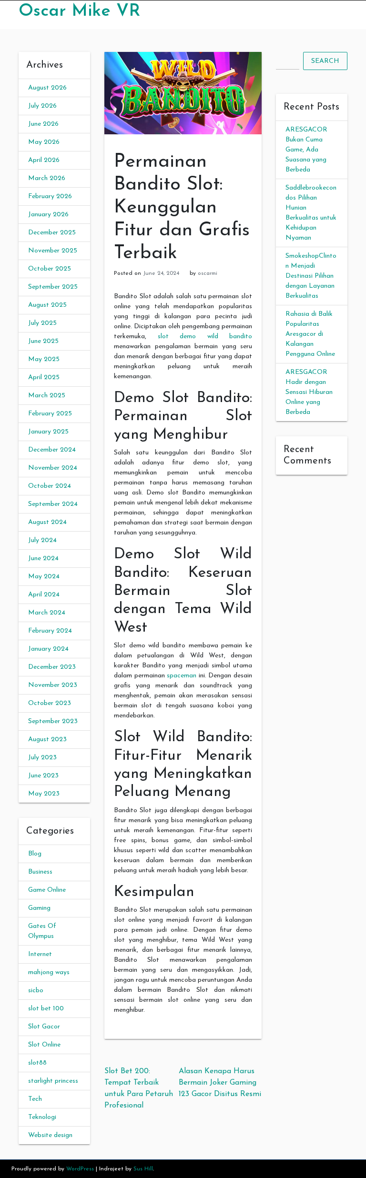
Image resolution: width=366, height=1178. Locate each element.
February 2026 (50, 196)
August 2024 (47, 522)
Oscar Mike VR (79, 11)
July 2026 (42, 106)
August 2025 (47, 305)
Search (325, 61)
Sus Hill (143, 1169)
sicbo (35, 990)
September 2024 (53, 504)
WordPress (80, 1169)
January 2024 (48, 649)
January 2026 (48, 214)
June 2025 (43, 341)
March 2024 (46, 612)
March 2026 (46, 178)
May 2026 (44, 142)
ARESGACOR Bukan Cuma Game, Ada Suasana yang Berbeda (306, 149)
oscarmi (207, 273)
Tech (35, 1099)
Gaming (39, 908)
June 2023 (43, 775)
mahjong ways (49, 972)
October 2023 (49, 703)
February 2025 (50, 413)
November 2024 (52, 468)
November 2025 (52, 250)
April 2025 (44, 377)
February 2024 (50, 630)
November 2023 (52, 685)
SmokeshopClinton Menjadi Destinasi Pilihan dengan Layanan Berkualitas (310, 276)
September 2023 (53, 721)
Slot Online (44, 1044)
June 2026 (43, 124)
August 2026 (47, 87)
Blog (34, 853)
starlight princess (53, 1081)
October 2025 (49, 268)
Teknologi (42, 1117)
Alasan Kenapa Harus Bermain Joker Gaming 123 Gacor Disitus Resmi (220, 1082)
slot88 (37, 1063)
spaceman (181, 675)
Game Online (47, 890)
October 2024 (49, 486)
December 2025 (52, 232)
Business (40, 872)
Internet (40, 954)
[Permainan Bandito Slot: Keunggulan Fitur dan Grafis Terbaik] (183, 92)
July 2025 (42, 323)
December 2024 (52, 449)
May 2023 (44, 793)
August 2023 (47, 739)
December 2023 (52, 667)
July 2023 (42, 757)
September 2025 (53, 287)
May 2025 (44, 359)
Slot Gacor (44, 1026)
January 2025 (48, 431)
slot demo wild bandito (205, 336)
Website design (50, 1135)
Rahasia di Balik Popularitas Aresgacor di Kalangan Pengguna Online (310, 334)
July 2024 (42, 540)
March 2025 (46, 395)
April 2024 (44, 594)
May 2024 (44, 576)
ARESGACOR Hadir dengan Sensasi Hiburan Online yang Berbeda (309, 392)
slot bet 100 (46, 1008)
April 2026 (44, 160)
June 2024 (43, 558)
